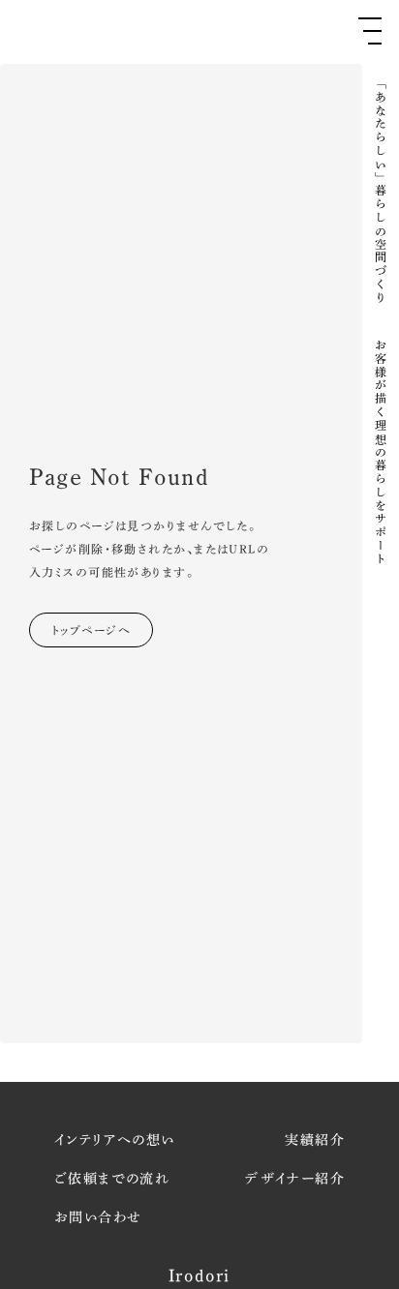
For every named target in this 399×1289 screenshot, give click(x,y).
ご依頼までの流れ (111, 1178)
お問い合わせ (97, 1217)
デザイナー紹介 (295, 1178)
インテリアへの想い (114, 1140)
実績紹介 (315, 1140)
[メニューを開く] (370, 31)
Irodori (200, 1275)
